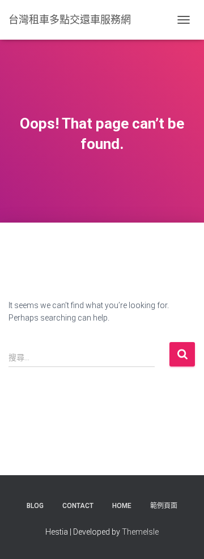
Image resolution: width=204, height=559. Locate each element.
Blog (35, 506)
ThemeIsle (140, 531)
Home (121, 506)
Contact (78, 506)
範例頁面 (163, 506)
